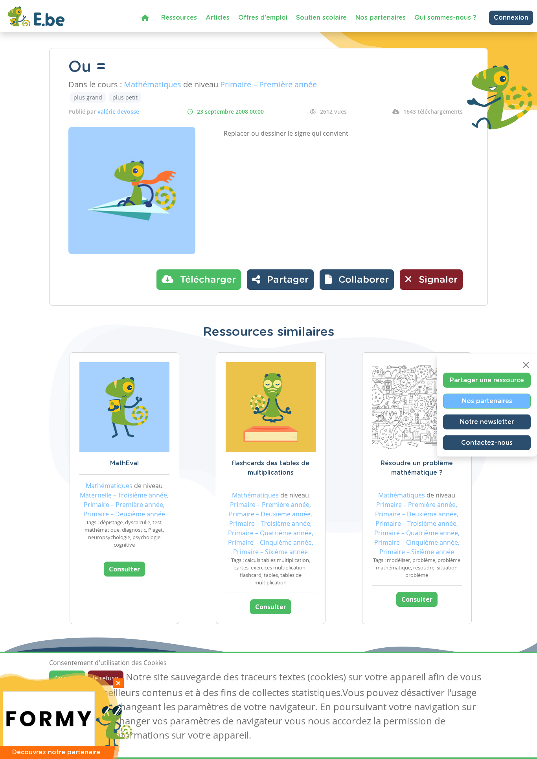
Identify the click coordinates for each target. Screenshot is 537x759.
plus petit (125, 97)
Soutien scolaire (321, 18)
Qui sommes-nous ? (445, 18)
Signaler (437, 280)
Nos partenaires (380, 18)
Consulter (124, 569)
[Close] (526, 365)
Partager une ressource (487, 380)
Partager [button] (286, 280)
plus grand (88, 97)
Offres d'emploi (262, 18)
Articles (218, 18)
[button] (357, 279)
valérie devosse (118, 111)
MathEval (124, 463)
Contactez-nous (487, 443)
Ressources (179, 18)
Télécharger (206, 280)
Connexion (511, 18)
